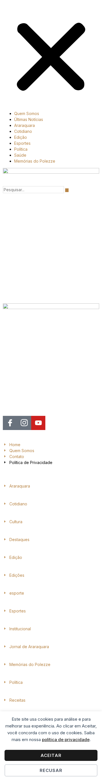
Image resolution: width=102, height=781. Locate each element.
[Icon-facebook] (10, 423)
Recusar (51, 770)
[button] (51, 55)
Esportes (22, 143)
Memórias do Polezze (34, 161)
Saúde (20, 155)
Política (20, 149)
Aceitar (51, 755)
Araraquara (24, 125)
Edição (20, 137)
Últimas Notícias (28, 119)
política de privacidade (66, 739)
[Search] (67, 190)
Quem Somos (26, 113)
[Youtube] (38, 423)
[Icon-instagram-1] (24, 423)
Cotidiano (23, 131)
